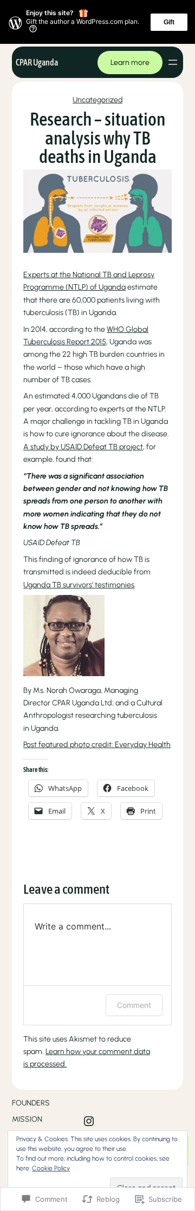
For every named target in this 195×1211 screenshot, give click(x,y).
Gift (169, 22)
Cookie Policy (51, 1168)
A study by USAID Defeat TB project (83, 446)
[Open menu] (172, 62)
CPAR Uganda (37, 62)
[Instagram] (88, 1121)
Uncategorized (97, 99)
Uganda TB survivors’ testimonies (78, 585)
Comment (134, 1005)
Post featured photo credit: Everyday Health (97, 744)
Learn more (130, 62)
